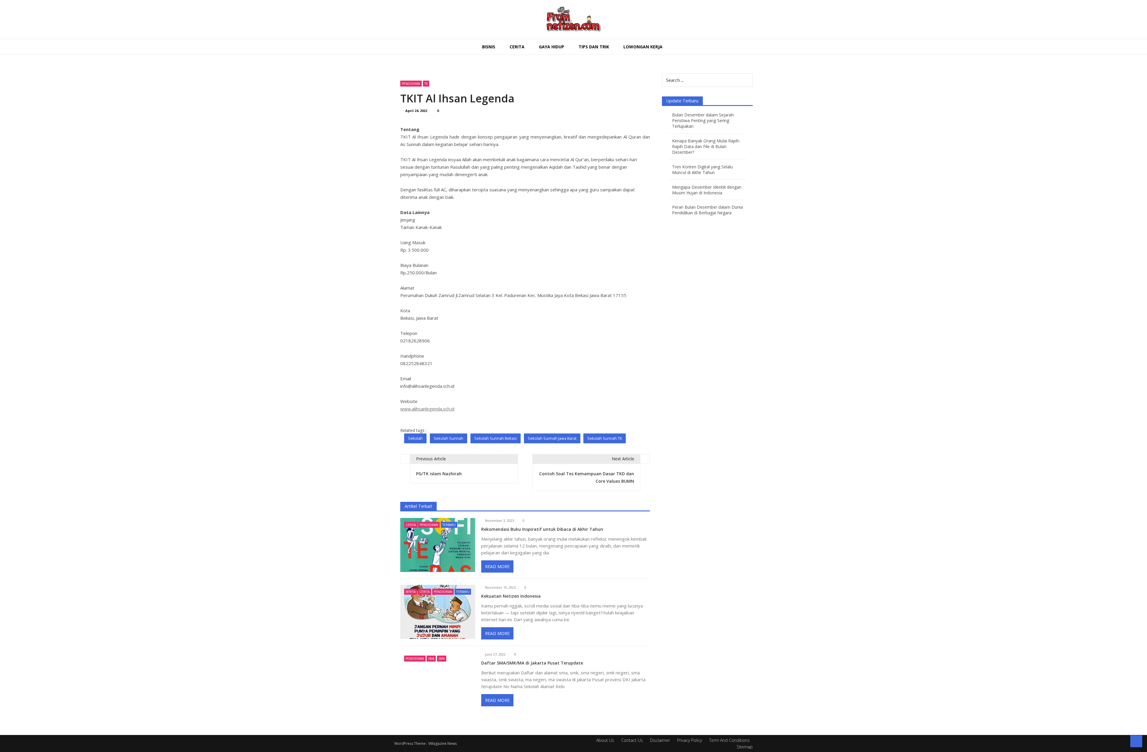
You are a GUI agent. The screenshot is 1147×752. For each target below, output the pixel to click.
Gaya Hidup (551, 47)
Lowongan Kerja (643, 47)
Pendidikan (411, 83)
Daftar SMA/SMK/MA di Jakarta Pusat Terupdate (532, 663)
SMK (441, 658)
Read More (497, 566)
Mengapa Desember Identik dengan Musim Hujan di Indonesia (706, 190)
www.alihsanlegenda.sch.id (427, 409)
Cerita (517, 47)
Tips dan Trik (594, 47)
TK (426, 83)
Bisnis (488, 47)
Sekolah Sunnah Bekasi (495, 438)
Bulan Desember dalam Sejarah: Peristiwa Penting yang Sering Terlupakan (703, 120)
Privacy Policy (689, 740)
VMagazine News (442, 743)
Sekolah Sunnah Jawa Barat (552, 438)
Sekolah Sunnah (448, 438)
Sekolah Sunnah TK (604, 438)
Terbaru (449, 525)
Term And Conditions (729, 740)
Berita (410, 592)
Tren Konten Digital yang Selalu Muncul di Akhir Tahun (702, 169)
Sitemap (745, 747)
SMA (431, 658)
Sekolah (415, 438)
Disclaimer (660, 740)
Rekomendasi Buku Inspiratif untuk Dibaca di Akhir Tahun (542, 529)
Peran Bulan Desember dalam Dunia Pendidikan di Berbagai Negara (707, 210)
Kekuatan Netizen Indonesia (511, 596)
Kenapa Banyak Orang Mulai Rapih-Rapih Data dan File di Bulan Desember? (706, 146)
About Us (605, 740)
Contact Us (632, 740)
